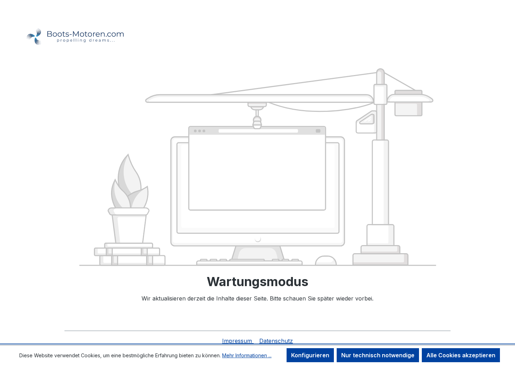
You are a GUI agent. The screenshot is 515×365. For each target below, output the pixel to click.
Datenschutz (276, 340)
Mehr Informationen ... (247, 355)
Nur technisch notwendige (377, 355)
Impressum (238, 340)
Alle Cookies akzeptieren (460, 355)
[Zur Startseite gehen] (71, 27)
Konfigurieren (310, 355)
